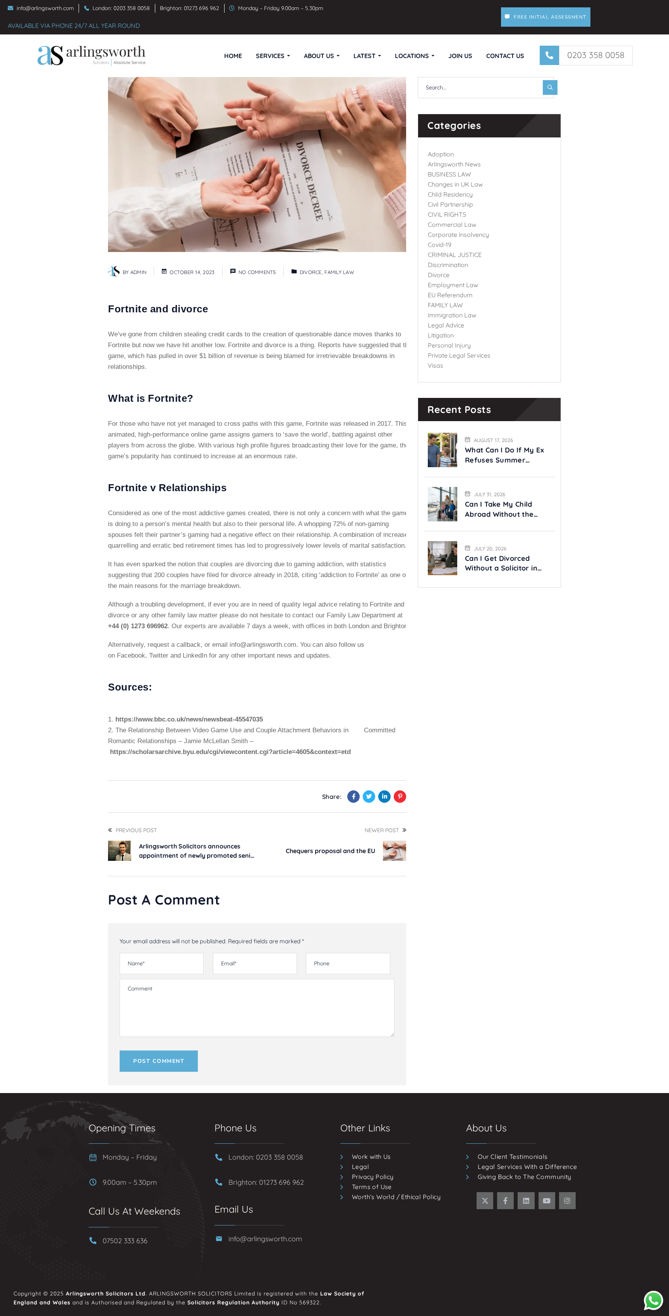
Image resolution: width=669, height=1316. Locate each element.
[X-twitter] (485, 1200)
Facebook (131, 655)
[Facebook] (353, 796)
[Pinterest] (400, 796)
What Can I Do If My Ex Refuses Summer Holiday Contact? (504, 455)
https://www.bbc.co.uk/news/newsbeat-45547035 (189, 719)
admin (138, 272)
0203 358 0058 (595, 55)
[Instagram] (567, 1200)
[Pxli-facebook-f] (505, 1200)
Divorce (311, 272)
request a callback (174, 644)
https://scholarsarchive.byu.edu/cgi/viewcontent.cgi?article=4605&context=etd (230, 752)
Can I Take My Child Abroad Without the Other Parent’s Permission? (499, 509)
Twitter (159, 655)
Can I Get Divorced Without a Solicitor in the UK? (501, 563)
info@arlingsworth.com (263, 644)
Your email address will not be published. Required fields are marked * (212, 941)
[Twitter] (369, 796)
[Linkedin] (384, 796)
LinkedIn (195, 655)
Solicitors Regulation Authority (233, 1302)
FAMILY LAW (339, 272)
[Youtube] (547, 1200)
